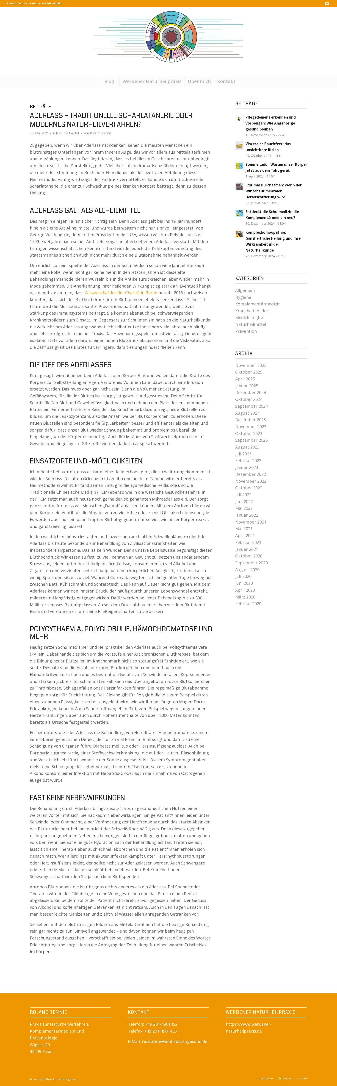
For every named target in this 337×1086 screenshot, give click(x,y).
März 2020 (245, 597)
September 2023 (251, 440)
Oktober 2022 (248, 487)
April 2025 (245, 379)
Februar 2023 (248, 460)
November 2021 (250, 522)
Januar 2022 (246, 515)
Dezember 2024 (250, 392)
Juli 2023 (243, 454)
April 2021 (245, 535)
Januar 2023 (246, 467)
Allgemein (245, 290)
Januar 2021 (246, 549)
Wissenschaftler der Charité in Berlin (121, 292)
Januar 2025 (246, 385)
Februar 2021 (248, 542)
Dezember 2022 (250, 474)
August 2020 (247, 569)
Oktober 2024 (248, 399)
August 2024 (247, 413)
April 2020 (245, 590)
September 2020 (251, 562)
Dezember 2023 (250, 419)
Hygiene (243, 297)
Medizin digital (249, 317)
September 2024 (251, 406)
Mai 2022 (244, 508)
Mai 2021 (244, 528)
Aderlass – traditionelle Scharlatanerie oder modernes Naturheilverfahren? (111, 120)
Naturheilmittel (67, 133)
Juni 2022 (244, 501)
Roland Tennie (101, 133)
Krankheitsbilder (251, 310)
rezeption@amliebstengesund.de (174, 1041)
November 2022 (250, 481)
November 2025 (250, 365)
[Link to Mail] (326, 3)
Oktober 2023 (248, 433)
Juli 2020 (243, 576)
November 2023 (250, 426)
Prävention (246, 331)
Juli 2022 (243, 494)
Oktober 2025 (248, 372)
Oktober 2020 (248, 556)
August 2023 (247, 447)
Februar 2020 (248, 603)
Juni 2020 (244, 583)
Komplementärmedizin (258, 304)
